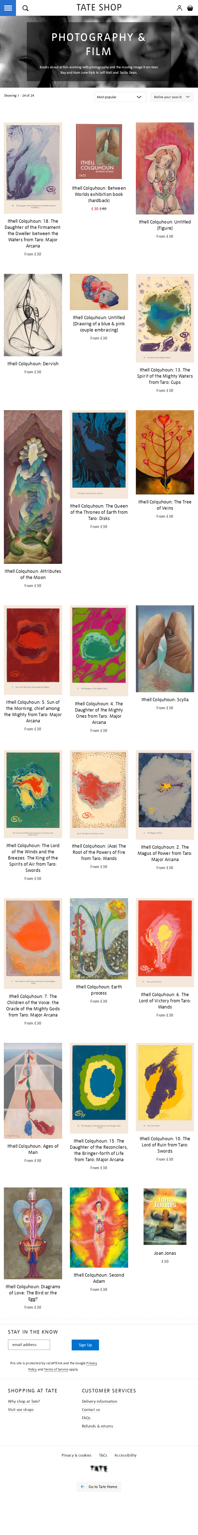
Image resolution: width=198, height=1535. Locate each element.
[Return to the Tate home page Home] (99, 8)
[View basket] (190, 9)
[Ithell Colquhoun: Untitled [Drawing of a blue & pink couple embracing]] (99, 293)
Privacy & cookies (77, 1455)
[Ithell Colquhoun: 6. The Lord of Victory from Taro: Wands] (165, 943)
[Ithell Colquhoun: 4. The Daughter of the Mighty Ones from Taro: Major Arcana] (99, 651)
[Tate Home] (99, 1469)
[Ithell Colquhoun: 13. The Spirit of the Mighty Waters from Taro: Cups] (165, 319)
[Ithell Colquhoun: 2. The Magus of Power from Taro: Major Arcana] (165, 795)
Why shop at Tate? (24, 1401)
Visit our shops (21, 1409)
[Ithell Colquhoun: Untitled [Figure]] (165, 169)
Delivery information (99, 1401)
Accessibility (125, 1455)
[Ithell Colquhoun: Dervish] (33, 316)
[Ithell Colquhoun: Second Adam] (99, 1228)
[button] (25, 9)
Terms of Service (56, 1369)
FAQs (86, 1418)
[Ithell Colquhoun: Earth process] (99, 939)
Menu (8, 8)
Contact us (91, 1409)
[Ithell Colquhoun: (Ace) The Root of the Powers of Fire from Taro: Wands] (99, 795)
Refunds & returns (97, 1426)
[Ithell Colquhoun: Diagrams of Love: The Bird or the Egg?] (33, 1234)
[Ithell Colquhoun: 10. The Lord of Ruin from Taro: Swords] (165, 1088)
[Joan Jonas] (165, 1217)
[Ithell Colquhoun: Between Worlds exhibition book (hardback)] (99, 152)
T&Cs (103, 1455)
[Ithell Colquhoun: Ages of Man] (33, 1092)
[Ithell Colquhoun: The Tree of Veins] (165, 453)
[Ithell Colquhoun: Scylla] (165, 649)
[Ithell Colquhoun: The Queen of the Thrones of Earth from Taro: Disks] (99, 455)
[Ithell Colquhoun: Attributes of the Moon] (33, 488)
